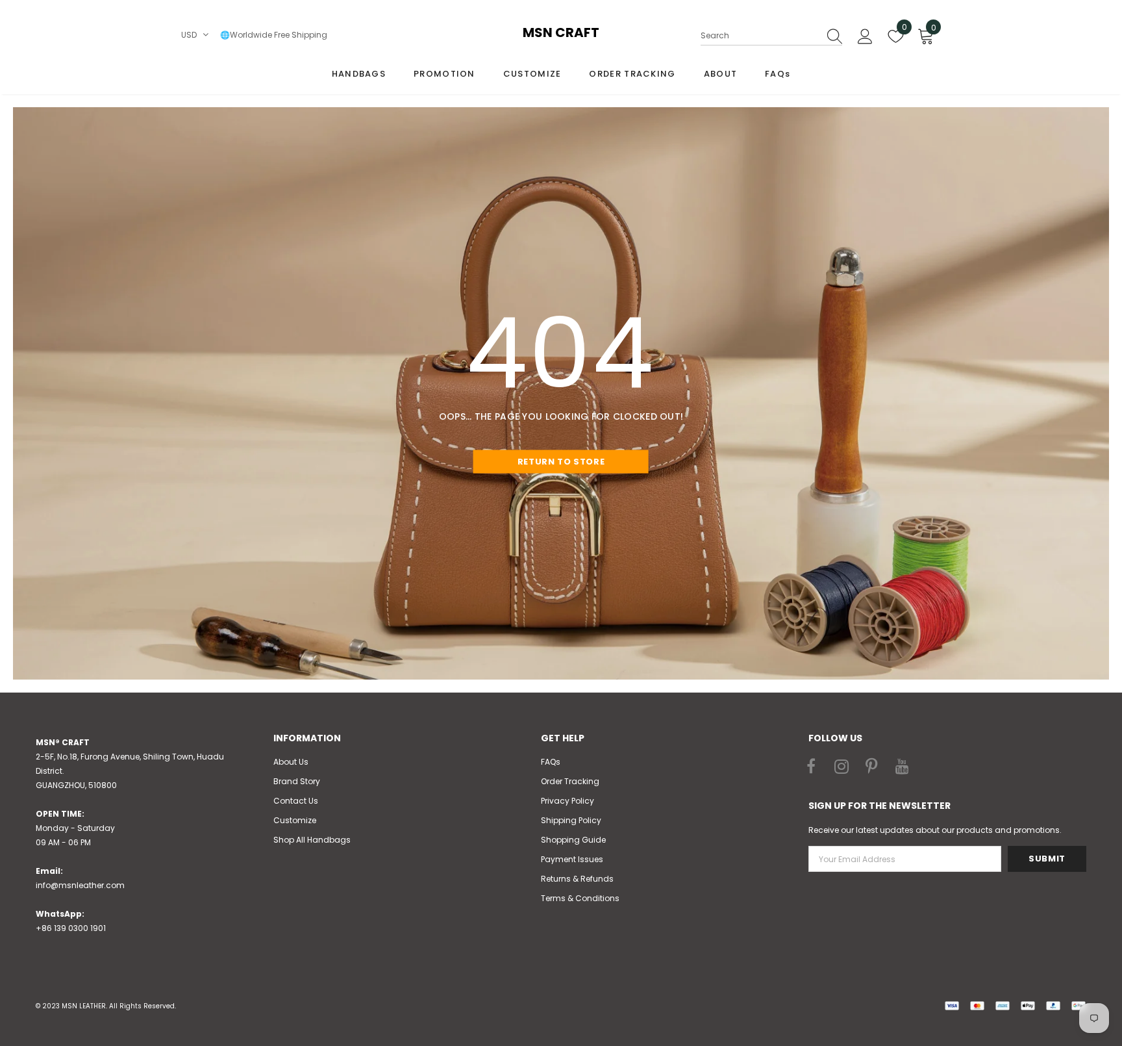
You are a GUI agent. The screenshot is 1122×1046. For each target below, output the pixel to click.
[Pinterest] (872, 767)
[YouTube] (902, 767)
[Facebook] (811, 767)
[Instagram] (841, 767)
